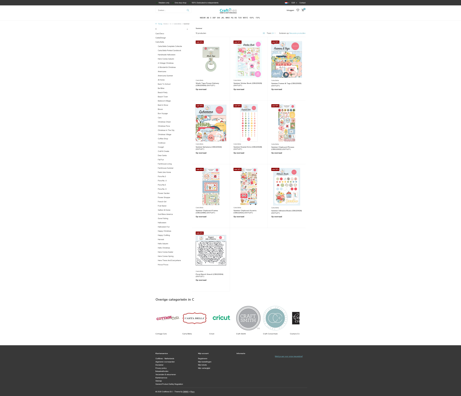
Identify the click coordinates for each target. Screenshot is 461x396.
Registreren (202, 358)
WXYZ (245, 18)
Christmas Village (164, 134)
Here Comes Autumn (166, 59)
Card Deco (159, 34)
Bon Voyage (163, 113)
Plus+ (192, 392)
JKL (222, 18)
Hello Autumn (163, 244)
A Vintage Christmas (166, 63)
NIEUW (203, 18)
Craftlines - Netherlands (164, 358)
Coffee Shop (163, 139)
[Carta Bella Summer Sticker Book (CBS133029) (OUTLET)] (249, 59)
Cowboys (161, 143)
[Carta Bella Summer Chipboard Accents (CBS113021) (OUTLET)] (249, 186)
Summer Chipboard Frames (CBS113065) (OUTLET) (207, 212)
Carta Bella (177, 24)
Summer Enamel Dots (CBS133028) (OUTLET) (248, 148)
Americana (162, 71)
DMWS (185, 392)
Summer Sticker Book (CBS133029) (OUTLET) (248, 84)
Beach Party (162, 92)
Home (165, 24)
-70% (257, 18)
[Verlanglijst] (298, 10)
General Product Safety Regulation (169, 384)
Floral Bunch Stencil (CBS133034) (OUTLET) (209, 275)
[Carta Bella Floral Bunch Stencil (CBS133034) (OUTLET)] (211, 250)
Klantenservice (161, 378)
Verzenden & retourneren (165, 374)
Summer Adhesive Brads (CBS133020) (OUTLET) (286, 212)
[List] (264, 33)
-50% (251, 18)
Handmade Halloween (166, 55)
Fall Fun (161, 160)
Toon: (269, 33)
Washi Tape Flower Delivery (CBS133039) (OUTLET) (207, 84)
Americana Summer (165, 76)
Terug (160, 24)
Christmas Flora (164, 126)
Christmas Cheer (164, 122)
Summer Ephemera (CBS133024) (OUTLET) (209, 148)
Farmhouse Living (165, 164)
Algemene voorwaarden (165, 362)
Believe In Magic (164, 101)
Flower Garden (164, 193)
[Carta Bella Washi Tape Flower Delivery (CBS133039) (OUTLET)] (211, 59)
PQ (232, 18)
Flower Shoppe (164, 197)
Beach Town (163, 97)
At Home (161, 80)
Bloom (160, 109)
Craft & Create (163, 151)
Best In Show (163, 105)
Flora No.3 (162, 176)
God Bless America (165, 214)
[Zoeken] (188, 10)
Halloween (162, 223)
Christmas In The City (166, 130)
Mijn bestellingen (204, 362)
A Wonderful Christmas (167, 67)
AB (208, 18)
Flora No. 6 (162, 189)
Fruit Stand (162, 206)
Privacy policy (161, 368)
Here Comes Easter (165, 252)
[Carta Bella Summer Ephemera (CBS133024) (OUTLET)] (211, 123)
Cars (159, 118)
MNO (228, 18)
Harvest (161, 239)
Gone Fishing (163, 218)
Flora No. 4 (162, 181)
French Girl (162, 202)
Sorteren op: (284, 33)
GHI (218, 18)
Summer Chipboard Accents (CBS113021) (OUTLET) (245, 212)
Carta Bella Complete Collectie (170, 46)
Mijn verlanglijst (204, 368)
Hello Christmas (164, 248)
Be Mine (161, 88)
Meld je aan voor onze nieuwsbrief (289, 356)
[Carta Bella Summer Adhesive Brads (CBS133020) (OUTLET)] (286, 186)
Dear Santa (162, 155)
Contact (302, 3)
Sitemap (158, 381)
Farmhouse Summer (165, 168)
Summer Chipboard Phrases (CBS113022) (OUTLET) (282, 148)
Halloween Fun (164, 227)
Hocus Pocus (163, 265)
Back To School (164, 84)
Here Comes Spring (165, 256)
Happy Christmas (164, 231)
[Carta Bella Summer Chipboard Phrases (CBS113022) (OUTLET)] (286, 123)
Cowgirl (161, 147)
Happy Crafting (164, 235)
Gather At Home (164, 210)
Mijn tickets (202, 365)
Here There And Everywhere (169, 260)
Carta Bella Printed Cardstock (169, 50)
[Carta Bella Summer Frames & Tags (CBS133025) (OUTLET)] (286, 59)
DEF (214, 18)
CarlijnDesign (160, 38)
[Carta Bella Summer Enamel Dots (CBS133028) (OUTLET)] (249, 123)
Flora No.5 (162, 185)
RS (236, 18)
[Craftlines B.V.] (230, 10)
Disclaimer (159, 365)
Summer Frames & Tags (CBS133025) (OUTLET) (286, 84)
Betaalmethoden (161, 371)
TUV (240, 18)
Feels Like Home (164, 172)
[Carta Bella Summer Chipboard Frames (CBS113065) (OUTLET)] (211, 186)
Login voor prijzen (211, 94)
